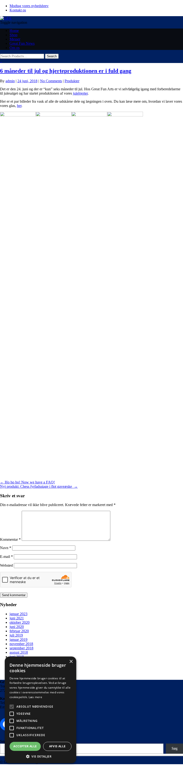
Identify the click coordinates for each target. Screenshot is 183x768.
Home (14, 31)
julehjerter (80, 93)
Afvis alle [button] (57, 746)
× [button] (71, 661)
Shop (13, 35)
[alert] (40, 710)
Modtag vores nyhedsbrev (29, 6)
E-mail (6, 557)
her (19, 106)
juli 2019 (16, 635)
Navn (5, 548)
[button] (40, 756)
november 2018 (21, 644)
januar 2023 (18, 614)
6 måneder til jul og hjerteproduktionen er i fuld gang (65, 71)
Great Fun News (22, 43)
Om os (15, 48)
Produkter (72, 81)
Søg (3, 741)
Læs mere (35, 697)
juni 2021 (17, 618)
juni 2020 (17, 627)
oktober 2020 (20, 622)
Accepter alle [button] (25, 746)
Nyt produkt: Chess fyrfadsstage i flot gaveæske (39, 486)
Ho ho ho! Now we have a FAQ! (27, 482)
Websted (6, 565)
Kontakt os (18, 10)
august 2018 (19, 652)
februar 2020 (19, 631)
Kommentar (10, 539)
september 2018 (21, 648)
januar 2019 (18, 640)
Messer (15, 39)
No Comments (51, 81)
